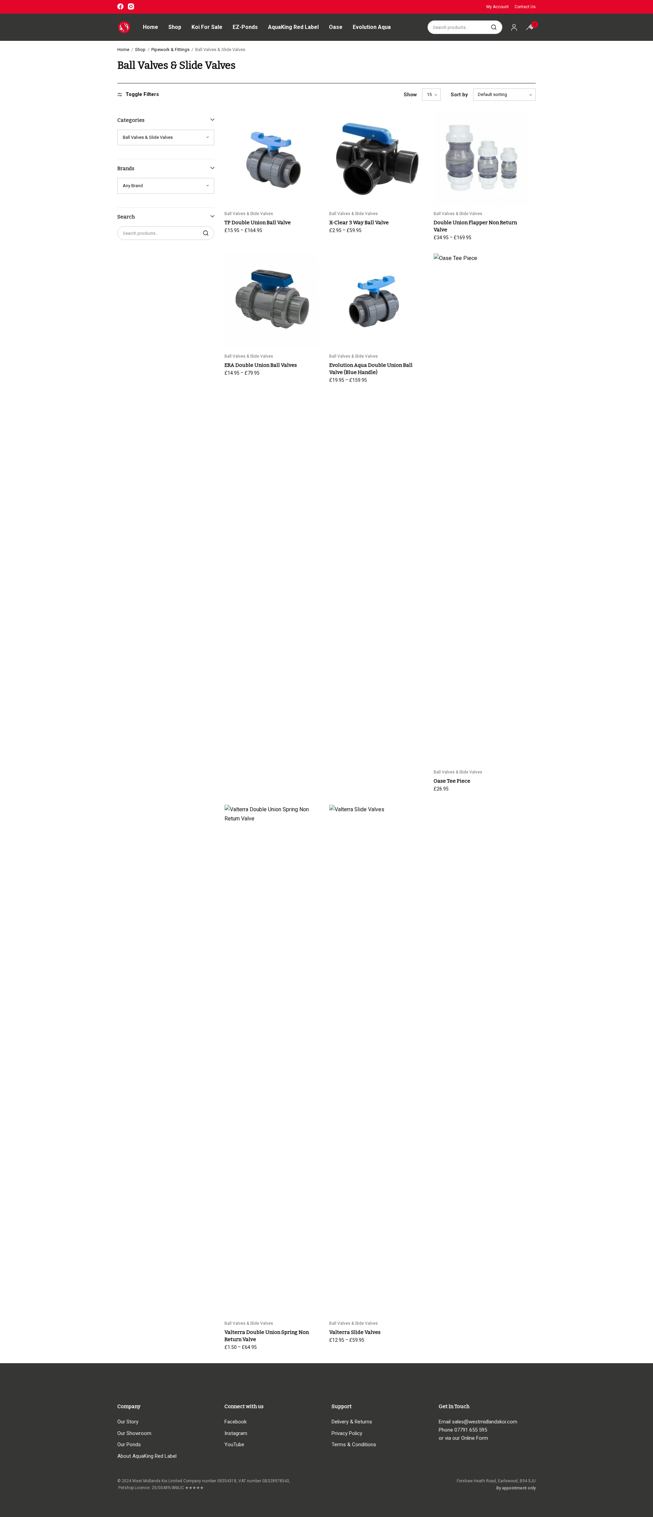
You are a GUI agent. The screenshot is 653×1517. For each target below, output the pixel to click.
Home (150, 27)
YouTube (234, 1444)
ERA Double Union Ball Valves (260, 365)
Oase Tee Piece (452, 781)
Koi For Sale (206, 27)
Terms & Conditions (354, 1444)
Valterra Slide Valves (355, 1332)
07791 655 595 (470, 1430)
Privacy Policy (347, 1433)
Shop (174, 27)
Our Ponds (129, 1444)
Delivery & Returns (352, 1422)
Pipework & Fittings (170, 49)
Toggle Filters (142, 94)
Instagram (235, 1433)
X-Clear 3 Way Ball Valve (359, 222)
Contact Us (525, 6)
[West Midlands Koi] (124, 27)
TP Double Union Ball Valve (257, 222)
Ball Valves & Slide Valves (248, 213)
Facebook (235, 1422)
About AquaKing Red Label (147, 1456)
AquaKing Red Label (293, 27)
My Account (497, 6)
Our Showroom (134, 1433)
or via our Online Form (463, 1438)
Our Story (127, 1422)
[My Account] (514, 27)
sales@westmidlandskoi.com (484, 1422)
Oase (335, 27)
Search (493, 27)
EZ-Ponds (245, 27)
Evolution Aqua (372, 27)
